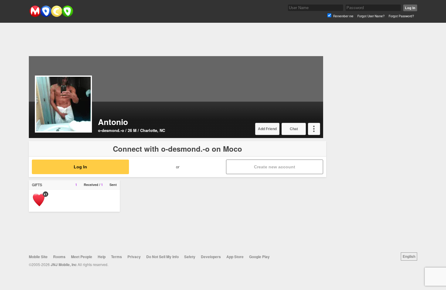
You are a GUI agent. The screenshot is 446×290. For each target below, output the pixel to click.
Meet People (81, 256)
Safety (189, 256)
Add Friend (267, 129)
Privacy (134, 256)
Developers (211, 256)
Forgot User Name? (371, 16)
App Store (235, 256)
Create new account (274, 166)
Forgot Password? (401, 16)
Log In (410, 8)
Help (102, 256)
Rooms (59, 256)
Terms (116, 256)
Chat (294, 129)
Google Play (259, 256)
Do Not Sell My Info (162, 256)
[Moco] (51, 15)
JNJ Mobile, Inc (64, 264)
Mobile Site (38, 256)
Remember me (343, 16)
